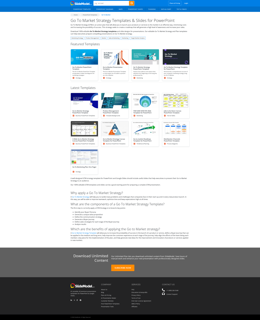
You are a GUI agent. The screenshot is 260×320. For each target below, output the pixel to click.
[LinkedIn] (71, 300)
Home (76, 15)
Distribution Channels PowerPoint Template (172, 140)
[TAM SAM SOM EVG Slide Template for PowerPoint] (145, 100)
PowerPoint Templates (90, 15)
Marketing (125, 38)
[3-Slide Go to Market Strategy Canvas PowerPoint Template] (84, 128)
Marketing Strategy (77, 38)
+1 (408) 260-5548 (172, 290)
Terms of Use (136, 298)
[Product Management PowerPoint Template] (114, 100)
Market (104, 38)
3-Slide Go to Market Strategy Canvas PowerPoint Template (83, 140)
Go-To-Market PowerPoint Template (81, 68)
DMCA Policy (136, 304)
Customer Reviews (107, 301)
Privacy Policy (136, 295)
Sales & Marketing (114, 38)
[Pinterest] (80, 300)
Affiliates (134, 307)
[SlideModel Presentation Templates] (81, 3)
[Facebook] (77, 300)
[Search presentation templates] (131, 3)
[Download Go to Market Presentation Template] (114, 57)
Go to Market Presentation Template (113, 68)
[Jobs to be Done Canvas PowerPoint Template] (175, 100)
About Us (104, 289)
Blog (102, 292)
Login (186, 3)
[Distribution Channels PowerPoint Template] (175, 128)
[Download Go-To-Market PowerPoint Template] (84, 57)
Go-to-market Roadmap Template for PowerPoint (142, 140)
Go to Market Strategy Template (84, 233)
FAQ (133, 289)
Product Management (92, 38)
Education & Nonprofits (139, 292)
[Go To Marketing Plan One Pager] (84, 157)
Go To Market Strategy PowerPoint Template (141, 68)
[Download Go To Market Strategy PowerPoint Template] (145, 57)
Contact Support (172, 294)
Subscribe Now (123, 267)
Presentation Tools (107, 307)
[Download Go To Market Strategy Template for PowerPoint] (175, 57)
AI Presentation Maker (108, 298)
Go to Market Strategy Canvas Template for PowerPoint (114, 140)
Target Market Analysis (138, 38)
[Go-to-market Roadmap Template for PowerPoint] (145, 128)
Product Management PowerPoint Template (111, 112)
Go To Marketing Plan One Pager (84, 167)
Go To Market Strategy (80, 197)
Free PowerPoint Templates (110, 304)
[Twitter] (74, 300)
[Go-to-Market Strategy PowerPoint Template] (84, 100)
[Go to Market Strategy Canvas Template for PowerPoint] (114, 128)
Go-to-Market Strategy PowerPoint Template (80, 112)
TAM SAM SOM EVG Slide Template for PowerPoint (142, 112)
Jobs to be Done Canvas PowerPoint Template (172, 112)
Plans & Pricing (175, 3)
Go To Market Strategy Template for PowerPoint (176, 68)
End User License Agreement (141, 301)
